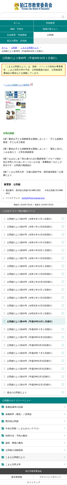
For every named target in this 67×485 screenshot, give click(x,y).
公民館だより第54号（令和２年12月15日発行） (30, 282)
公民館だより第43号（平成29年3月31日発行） (30, 368)
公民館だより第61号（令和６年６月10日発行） (30, 234)
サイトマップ (33, 482)
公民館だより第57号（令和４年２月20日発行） (30, 258)
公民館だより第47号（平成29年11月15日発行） (30, 337)
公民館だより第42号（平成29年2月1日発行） (29, 376)
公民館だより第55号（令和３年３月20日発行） (30, 274)
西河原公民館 (12, 421)
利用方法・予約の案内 (16, 435)
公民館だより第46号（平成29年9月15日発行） (30, 345)
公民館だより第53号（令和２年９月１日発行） (30, 289)
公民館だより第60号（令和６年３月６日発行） (30, 242)
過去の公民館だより (17, 392)
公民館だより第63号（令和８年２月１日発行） (30, 219)
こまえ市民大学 (13, 464)
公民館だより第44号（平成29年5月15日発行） (30, 361)
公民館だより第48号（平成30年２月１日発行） (30, 329)
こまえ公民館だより (30, 48)
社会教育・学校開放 (17, 35)
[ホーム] (33, 6)
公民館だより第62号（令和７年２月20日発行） (30, 226)
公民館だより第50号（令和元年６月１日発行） (30, 313)
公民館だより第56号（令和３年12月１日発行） (30, 266)
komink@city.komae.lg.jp (33, 198)
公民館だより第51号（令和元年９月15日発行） (30, 305)
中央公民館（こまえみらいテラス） (22, 428)
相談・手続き (16, 29)
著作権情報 (16, 477)
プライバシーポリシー (50, 477)
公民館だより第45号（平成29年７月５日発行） (30, 353)
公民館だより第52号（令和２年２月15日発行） (30, 297)
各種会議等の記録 (14, 407)
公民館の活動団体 (14, 450)
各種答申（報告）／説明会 (18, 414)
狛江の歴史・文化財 (17, 40)
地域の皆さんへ (50, 29)
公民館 (50, 35)
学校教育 (50, 23)
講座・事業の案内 (14, 443)
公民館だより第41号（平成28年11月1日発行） (30, 384)
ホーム (17, 23)
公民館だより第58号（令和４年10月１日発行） (30, 250)
